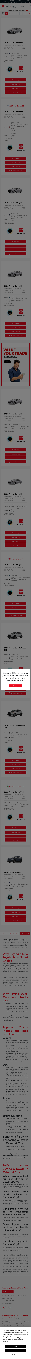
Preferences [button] (5, 1341)
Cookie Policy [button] (17, 1338)
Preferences (15, 1355)
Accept (15, 1346)
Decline (15, 1350)
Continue (15, 686)
